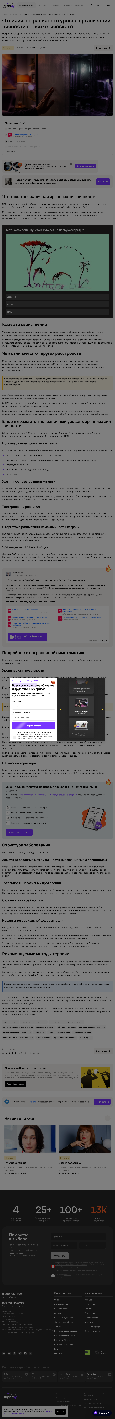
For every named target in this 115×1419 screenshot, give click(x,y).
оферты (28, 734)
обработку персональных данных (29, 738)
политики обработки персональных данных (32, 735)
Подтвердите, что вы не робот (21, 712)
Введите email (16, 701)
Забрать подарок (33, 725)
